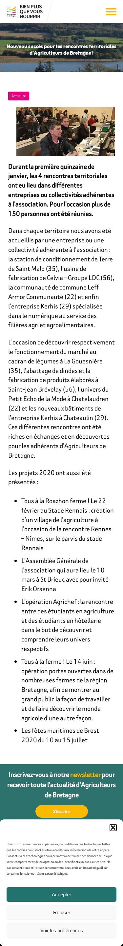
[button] (113, 827)
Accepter (61, 894)
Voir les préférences (61, 930)
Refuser (61, 912)
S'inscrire (61, 811)
